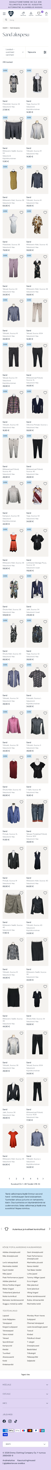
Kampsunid (7, 1346)
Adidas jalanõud (9, 1281)
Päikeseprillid (32, 1357)
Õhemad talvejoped (35, 1323)
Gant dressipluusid (35, 1252)
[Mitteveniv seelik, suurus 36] (37, 951)
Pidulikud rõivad (33, 1338)
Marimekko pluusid (35, 1262)
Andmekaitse (9, 1460)
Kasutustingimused (26, 1460)
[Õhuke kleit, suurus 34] (37, 997)
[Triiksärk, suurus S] (37, 724)
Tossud (30, 1330)
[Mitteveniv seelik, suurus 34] (14, 130)
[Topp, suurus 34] (37, 83)
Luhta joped (32, 1274)
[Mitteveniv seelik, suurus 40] (14, 904)
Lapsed (6, 1315)
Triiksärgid (31, 1353)
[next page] (43, 1179)
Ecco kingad (32, 1281)
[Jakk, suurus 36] (14, 1091)
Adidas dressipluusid (11, 1252)
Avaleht (5, 28)
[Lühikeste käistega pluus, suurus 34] (37, 542)
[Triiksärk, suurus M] (37, 130)
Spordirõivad (8, 1342)
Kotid (5, 1361)
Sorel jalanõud (33, 1289)
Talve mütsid (8, 1334)
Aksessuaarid (8, 1357)
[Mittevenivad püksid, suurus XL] (37, 357)
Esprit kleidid (8, 1270)
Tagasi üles (25, 1374)
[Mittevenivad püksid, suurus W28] (37, 1091)
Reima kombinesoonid (36, 1296)
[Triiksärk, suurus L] (37, 1138)
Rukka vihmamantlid (35, 1300)
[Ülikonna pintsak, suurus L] (37, 404)
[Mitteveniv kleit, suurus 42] (37, 223)
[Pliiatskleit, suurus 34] (14, 83)
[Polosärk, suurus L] (37, 677)
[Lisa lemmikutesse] (21, 72)
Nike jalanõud (32, 1285)
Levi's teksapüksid (10, 1262)
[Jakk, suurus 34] (37, 588)
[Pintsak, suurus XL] (14, 813)
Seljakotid (31, 1361)
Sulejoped (31, 1319)
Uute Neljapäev (9, 1319)
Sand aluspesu (15, 28)
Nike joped (7, 1274)
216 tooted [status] (7, 62)
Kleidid (5, 1349)
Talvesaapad (8, 1330)
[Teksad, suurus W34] (37, 312)
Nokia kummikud (9, 1296)
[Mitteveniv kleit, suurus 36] (14, 1138)
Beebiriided (32, 1349)
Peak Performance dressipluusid (34, 1257)
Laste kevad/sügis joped (37, 1327)
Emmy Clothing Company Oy (23, 1452)
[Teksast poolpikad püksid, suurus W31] (37, 813)
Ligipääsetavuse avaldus (14, 1463)
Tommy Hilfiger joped (36, 1277)
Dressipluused (33, 1346)
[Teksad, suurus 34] (14, 357)
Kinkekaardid (8, 1364)
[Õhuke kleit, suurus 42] (14, 768)
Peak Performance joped (13, 1277)
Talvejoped (7, 1323)
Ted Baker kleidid (34, 1270)
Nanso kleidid (32, 1266)
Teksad (6, 1338)
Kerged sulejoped (10, 1327)
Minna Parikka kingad (11, 1285)
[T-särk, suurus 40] (37, 768)
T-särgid (30, 1342)
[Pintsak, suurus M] (14, 860)
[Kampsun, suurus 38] (14, 495)
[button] (46, 14)
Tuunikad (6, 1353)
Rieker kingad (8, 1289)
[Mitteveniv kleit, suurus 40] (37, 860)
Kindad (30, 1334)
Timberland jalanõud (11, 1292)
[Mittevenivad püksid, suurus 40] (14, 448)
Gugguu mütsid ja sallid (12, 1304)
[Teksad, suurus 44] (14, 268)
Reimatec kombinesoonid (13, 1300)
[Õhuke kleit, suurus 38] (14, 588)
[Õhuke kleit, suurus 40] (14, 633)
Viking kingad (32, 1292)
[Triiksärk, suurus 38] (14, 724)
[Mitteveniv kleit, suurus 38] (14, 179)
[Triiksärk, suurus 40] (14, 404)
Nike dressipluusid (10, 1256)
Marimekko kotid (34, 1304)
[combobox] (25, 20)
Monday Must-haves (36, 1315)
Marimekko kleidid (10, 1266)
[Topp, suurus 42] (37, 633)
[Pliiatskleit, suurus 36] (14, 223)
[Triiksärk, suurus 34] (14, 677)
